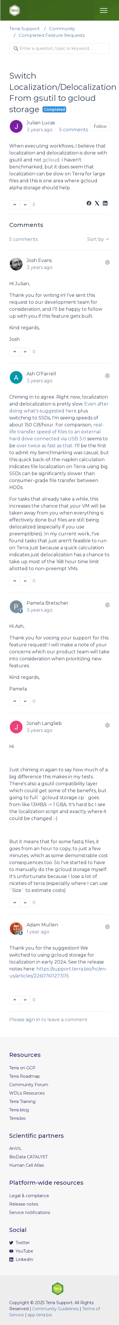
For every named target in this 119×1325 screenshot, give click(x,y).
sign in (33, 1019)
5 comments (73, 129)
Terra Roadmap (24, 1076)
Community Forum (28, 1084)
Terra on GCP (22, 1067)
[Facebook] (89, 204)
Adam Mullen (42, 925)
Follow (100, 126)
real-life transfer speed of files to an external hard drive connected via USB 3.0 (56, 431)
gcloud (51, 160)
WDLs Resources (26, 1093)
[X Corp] (97, 204)
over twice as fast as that (44, 445)
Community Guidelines (55, 1308)
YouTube (23, 1251)
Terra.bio (17, 1118)
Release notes (23, 1204)
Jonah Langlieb (44, 723)
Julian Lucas (41, 123)
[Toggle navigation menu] (104, 10)
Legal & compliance (29, 1195)
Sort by (96, 239)
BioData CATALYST (28, 1156)
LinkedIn (23, 1259)
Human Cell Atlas (26, 1165)
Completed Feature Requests (52, 35)
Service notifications (29, 1212)
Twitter (22, 1242)
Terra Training (22, 1101)
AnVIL (15, 1148)
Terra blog (19, 1110)
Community (62, 28)
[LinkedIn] (105, 204)
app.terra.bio (40, 1314)
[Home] (14, 10)
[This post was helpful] (14, 205)
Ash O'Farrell (41, 374)
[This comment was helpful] (14, 352)
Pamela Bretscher (47, 603)
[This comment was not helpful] (25, 352)
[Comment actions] (107, 262)
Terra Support (24, 28)
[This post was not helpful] (25, 205)
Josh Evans (39, 260)
